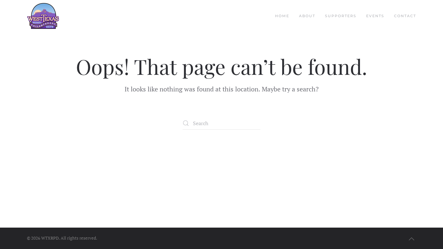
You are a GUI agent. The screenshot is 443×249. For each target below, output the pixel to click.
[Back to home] (43, 16)
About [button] (307, 16)
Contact (405, 16)
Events (375, 16)
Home (282, 16)
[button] (411, 239)
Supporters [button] (340, 16)
